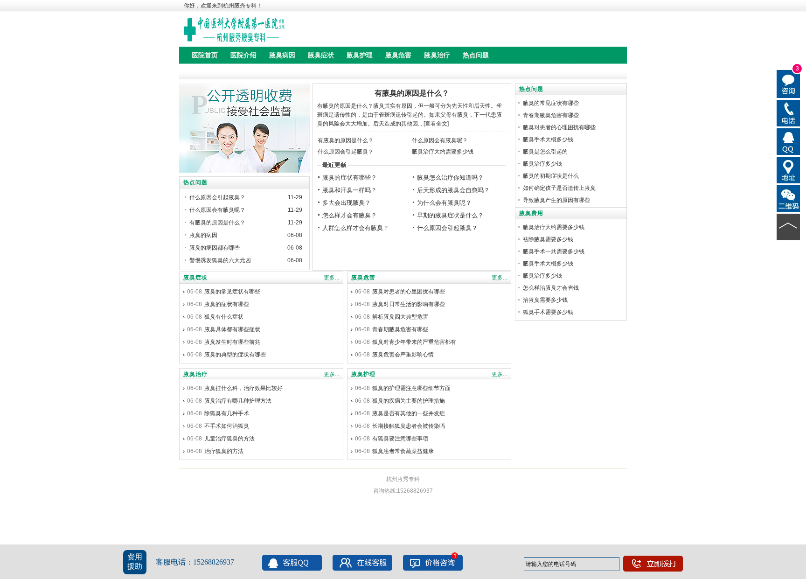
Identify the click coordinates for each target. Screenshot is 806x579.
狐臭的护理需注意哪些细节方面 (411, 388)
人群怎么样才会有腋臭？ (355, 227)
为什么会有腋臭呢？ (444, 202)
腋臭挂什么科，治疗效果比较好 (243, 388)
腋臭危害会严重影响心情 (403, 354)
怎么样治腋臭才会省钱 (551, 288)
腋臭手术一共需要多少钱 (553, 251)
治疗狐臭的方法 (223, 451)
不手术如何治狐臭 (226, 426)
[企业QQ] (788, 141)
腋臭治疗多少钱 (542, 163)
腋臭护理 (363, 374)
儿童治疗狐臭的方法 (229, 438)
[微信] (788, 198)
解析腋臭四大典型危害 (400, 317)
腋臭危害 (363, 277)
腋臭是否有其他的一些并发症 (408, 413)
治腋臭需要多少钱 (545, 300)
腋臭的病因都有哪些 (214, 247)
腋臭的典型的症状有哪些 (235, 354)
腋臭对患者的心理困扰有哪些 (559, 127)
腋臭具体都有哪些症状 (232, 329)
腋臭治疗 (195, 374)
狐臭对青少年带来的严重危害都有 (414, 342)
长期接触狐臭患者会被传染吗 (408, 426)
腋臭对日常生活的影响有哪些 (408, 304)
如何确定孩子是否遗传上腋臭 (559, 188)
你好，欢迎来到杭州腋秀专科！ (223, 5)
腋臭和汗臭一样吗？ (349, 190)
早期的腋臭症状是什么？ (450, 215)
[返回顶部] (788, 226)
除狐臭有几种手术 (226, 413)
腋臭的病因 (203, 235)
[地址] (788, 169)
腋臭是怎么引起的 (545, 151)
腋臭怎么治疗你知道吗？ (450, 177)
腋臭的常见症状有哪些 (232, 291)
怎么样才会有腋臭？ (349, 215)
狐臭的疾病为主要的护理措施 (408, 401)
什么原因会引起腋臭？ (346, 151)
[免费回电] (788, 112)
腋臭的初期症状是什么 (551, 176)
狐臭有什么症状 (223, 317)
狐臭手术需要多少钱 (548, 312)
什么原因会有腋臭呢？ (440, 140)
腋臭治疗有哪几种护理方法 (237, 401)
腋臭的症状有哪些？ (349, 177)
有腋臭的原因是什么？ (412, 93)
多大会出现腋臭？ (346, 202)
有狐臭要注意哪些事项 (400, 438)
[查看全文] (436, 123)
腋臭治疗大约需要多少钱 (442, 151)
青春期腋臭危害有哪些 (400, 329)
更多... (331, 277)
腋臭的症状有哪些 (226, 304)
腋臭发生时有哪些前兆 (232, 342)
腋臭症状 (195, 277)
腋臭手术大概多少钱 (548, 139)
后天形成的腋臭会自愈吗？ (453, 190)
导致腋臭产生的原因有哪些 (556, 200)
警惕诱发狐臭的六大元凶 (220, 260)
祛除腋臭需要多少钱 (548, 239)
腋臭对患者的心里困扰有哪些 (408, 291)
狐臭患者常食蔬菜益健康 (403, 451)
